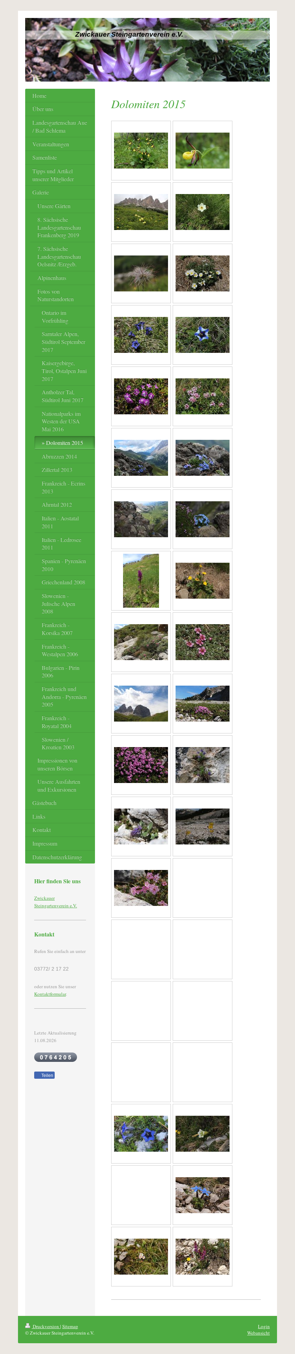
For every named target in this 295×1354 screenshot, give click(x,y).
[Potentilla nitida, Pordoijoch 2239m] (141, 642)
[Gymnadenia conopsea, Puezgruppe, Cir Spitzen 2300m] (203, 1257)
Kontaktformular (50, 994)
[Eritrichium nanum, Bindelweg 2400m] (141, 458)
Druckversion (46, 1326)
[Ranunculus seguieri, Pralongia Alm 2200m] (203, 273)
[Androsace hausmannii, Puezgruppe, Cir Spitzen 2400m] (141, 1257)
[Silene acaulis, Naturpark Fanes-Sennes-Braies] (203, 704)
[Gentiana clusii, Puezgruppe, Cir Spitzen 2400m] (141, 1134)
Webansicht (258, 1333)
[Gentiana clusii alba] (203, 1134)
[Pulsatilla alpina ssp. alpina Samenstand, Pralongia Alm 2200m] (141, 273)
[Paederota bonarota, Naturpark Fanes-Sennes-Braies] (203, 765)
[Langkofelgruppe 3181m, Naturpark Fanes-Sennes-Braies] (141, 704)
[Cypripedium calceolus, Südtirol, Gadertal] (141, 151)
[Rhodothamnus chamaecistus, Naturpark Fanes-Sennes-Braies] (141, 888)
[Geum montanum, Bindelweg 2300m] (203, 581)
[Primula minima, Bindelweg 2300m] (141, 396)
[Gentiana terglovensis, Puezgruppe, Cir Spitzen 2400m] (203, 1195)
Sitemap (70, 1326)
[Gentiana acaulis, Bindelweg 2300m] (141, 335)
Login (264, 1326)
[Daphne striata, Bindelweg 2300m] (203, 396)
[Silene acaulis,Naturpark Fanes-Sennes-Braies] (141, 765)
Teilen (46, 1075)
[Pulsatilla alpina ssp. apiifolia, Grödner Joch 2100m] (141, 212)
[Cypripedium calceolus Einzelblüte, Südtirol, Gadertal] (203, 151)
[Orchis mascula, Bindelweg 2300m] (141, 581)
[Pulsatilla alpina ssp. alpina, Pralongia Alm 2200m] (203, 212)
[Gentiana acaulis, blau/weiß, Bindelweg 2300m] (203, 335)
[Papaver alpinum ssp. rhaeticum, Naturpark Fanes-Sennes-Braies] (203, 826)
